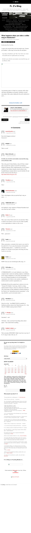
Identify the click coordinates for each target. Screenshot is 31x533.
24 (25, 371)
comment (8, 449)
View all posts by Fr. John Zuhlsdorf (18, 110)
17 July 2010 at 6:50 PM (10, 216)
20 (12, 371)
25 (5, 372)
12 (8, 369)
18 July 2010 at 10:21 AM (10, 258)
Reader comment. (10, 452)
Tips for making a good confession (22, 26)
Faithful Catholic (9, 328)
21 (15, 371)
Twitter (12, 433)
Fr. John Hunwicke (22, 397)
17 (25, 369)
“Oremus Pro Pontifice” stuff (15, 102)
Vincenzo (7, 229)
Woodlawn (8, 180)
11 (5, 369)
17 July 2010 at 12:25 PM (10, 155)
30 (22, 372)
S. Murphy (8, 312)
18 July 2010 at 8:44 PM (10, 314)
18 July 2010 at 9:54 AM (10, 241)
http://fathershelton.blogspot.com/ (9, 174)
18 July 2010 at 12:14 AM (10, 230)
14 (15, 369)
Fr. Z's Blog (15, 6)
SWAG (13, 26)
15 (18, 369)
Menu (16, 2)
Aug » (26, 373)
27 (12, 372)
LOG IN (3, 20)
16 (22, 369)
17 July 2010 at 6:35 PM (10, 204)
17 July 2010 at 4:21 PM (10, 181)
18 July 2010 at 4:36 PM (10, 300)
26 (8, 372)
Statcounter (15, 470)
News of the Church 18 (8, 27)
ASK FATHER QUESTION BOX (23, 20)
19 (8, 371)
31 (25, 372)
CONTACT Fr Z (9, 20)
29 (18, 372)
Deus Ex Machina (23, 435)
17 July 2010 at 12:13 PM (10, 133)
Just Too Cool (15, 116)
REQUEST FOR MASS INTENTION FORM (15, 30)
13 (12, 369)
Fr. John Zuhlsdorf (15, 39)
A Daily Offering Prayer (7, 26)
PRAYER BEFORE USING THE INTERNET (13, 24)
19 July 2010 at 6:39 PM (10, 330)
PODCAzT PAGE (22, 21)
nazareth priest (9, 131)
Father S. (7, 215)
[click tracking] (15, 472)
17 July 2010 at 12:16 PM (10, 145)
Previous (5, 119)
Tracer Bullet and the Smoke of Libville (20, 27)
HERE (24, 410)
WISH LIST (24, 24)
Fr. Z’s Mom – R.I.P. (22, 29)
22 (18, 371)
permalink (26, 116)
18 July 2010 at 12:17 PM (10, 269)
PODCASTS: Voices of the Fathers (11, 29)
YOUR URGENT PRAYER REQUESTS (15, 23)
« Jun (5, 373)
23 (22, 371)
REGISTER (15, 20)
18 (5, 371)
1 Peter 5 (6, 443)
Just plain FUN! (4, 121)
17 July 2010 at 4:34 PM (10, 192)
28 (15, 372)
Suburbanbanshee (9, 190)
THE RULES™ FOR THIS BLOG (12, 21)
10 (25, 368)
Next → (27, 119)
